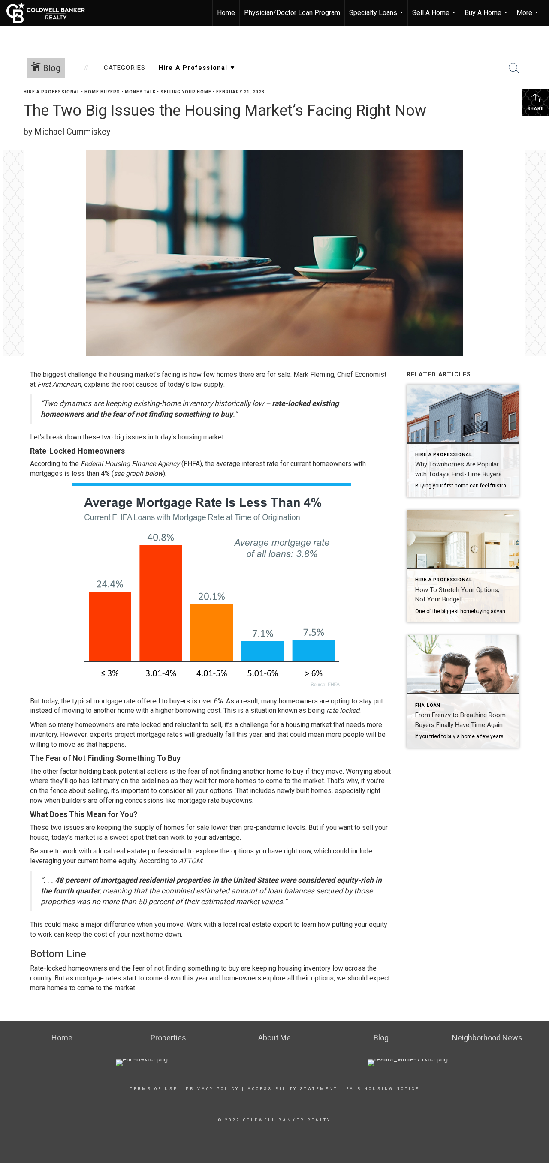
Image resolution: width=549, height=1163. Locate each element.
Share (535, 108)
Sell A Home (435, 17)
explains (96, 384)
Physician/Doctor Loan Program (292, 13)
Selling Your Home (185, 92)
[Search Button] (513, 68)
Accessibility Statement (292, 1089)
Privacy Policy (212, 1089)
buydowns (236, 800)
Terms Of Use (154, 1089)
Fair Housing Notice (382, 1089)
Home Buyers (102, 92)
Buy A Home (487, 17)
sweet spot (126, 837)
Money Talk (140, 92)
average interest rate (247, 464)
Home (226, 13)
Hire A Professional (52, 92)
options (221, 791)
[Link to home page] (50, 13)
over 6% (211, 701)
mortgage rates (160, 734)
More (528, 17)
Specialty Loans (377, 17)
